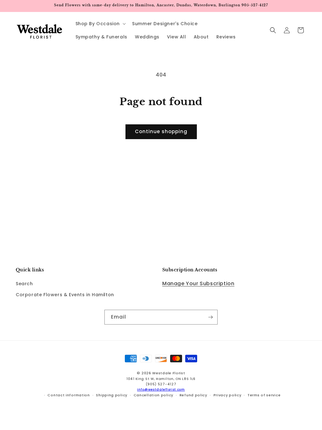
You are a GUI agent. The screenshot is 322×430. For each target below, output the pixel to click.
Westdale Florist (168, 373)
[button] (100, 23)
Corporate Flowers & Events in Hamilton (65, 294)
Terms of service (263, 395)
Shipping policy (111, 395)
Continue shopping (161, 131)
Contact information (68, 395)
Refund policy (193, 395)
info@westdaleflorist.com (161, 389)
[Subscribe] (210, 317)
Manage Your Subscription (198, 283)
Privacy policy (228, 395)
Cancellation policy (153, 395)
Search (24, 283)
